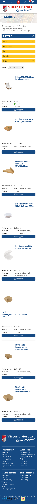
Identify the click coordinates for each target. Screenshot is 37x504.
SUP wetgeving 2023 (8, 489)
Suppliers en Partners (8, 466)
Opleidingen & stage (8, 463)
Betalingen (23, 461)
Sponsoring (24, 480)
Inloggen (19, 110)
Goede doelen (24, 477)
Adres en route (6, 457)
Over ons (4, 454)
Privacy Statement (26, 457)
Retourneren (24, 463)
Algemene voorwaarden (27, 454)
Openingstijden (6, 459)
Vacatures (5, 461)
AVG (21, 459)
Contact (4, 477)
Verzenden (23, 466)
